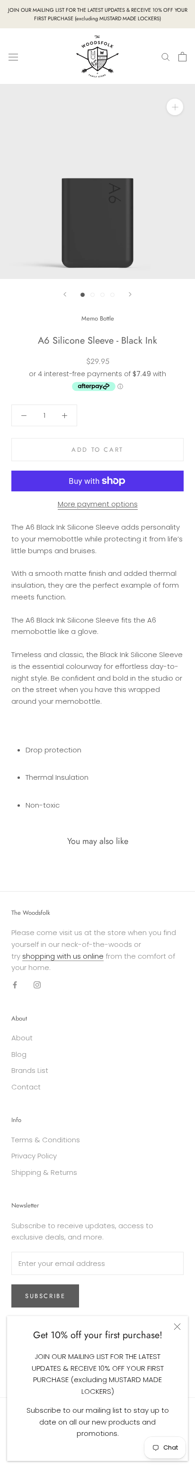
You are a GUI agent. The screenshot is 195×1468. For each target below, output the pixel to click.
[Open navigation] (13, 56)
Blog (19, 1054)
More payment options (98, 504)
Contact (26, 1087)
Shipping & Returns (44, 1172)
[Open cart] (182, 56)
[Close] (177, 1326)
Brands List (29, 1070)
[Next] (130, 294)
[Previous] (64, 294)
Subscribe (45, 1295)
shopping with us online (63, 956)
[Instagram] (37, 985)
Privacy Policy (34, 1156)
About (22, 1038)
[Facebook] (14, 985)
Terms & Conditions (45, 1140)
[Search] (165, 56)
